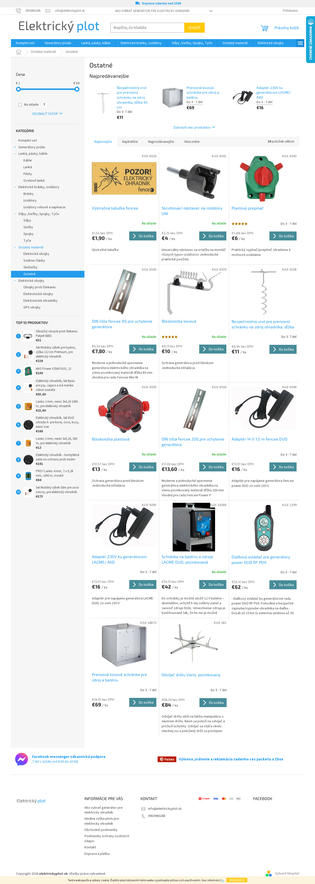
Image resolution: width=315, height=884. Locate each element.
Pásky (27, 173)
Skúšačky (30, 267)
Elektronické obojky (38, 294)
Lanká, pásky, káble (33, 153)
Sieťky (28, 227)
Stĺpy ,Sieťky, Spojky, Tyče (38, 214)
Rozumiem (237, 880)
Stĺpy (27, 220)
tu (222, 880)
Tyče (27, 240)
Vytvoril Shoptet (287, 873)
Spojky (28, 233)
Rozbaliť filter (45, 113)
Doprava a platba (97, 853)
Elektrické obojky (36, 253)
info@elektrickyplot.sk (165, 808)
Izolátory (30, 200)
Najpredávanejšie (161, 141)
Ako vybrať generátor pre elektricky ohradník (152, 11)
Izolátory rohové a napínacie (44, 207)
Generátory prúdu (31, 147)
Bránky (28, 193)
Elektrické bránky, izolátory (38, 187)
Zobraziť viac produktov (191, 127)
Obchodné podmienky (101, 829)
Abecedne (192, 141)
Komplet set (27, 140)
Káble (27, 160)
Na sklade (34, 104)
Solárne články (34, 260)
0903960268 (156, 815)
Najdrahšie (130, 141)
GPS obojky (32, 307)
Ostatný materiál (30, 247)
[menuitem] (25, 43)
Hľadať (194, 27)
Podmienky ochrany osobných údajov (106, 838)
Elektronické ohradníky (40, 300)
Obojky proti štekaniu (39, 287)
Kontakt (90, 847)
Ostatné (29, 274)
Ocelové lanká (34, 180)
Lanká (27, 167)
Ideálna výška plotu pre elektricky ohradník (101, 821)
